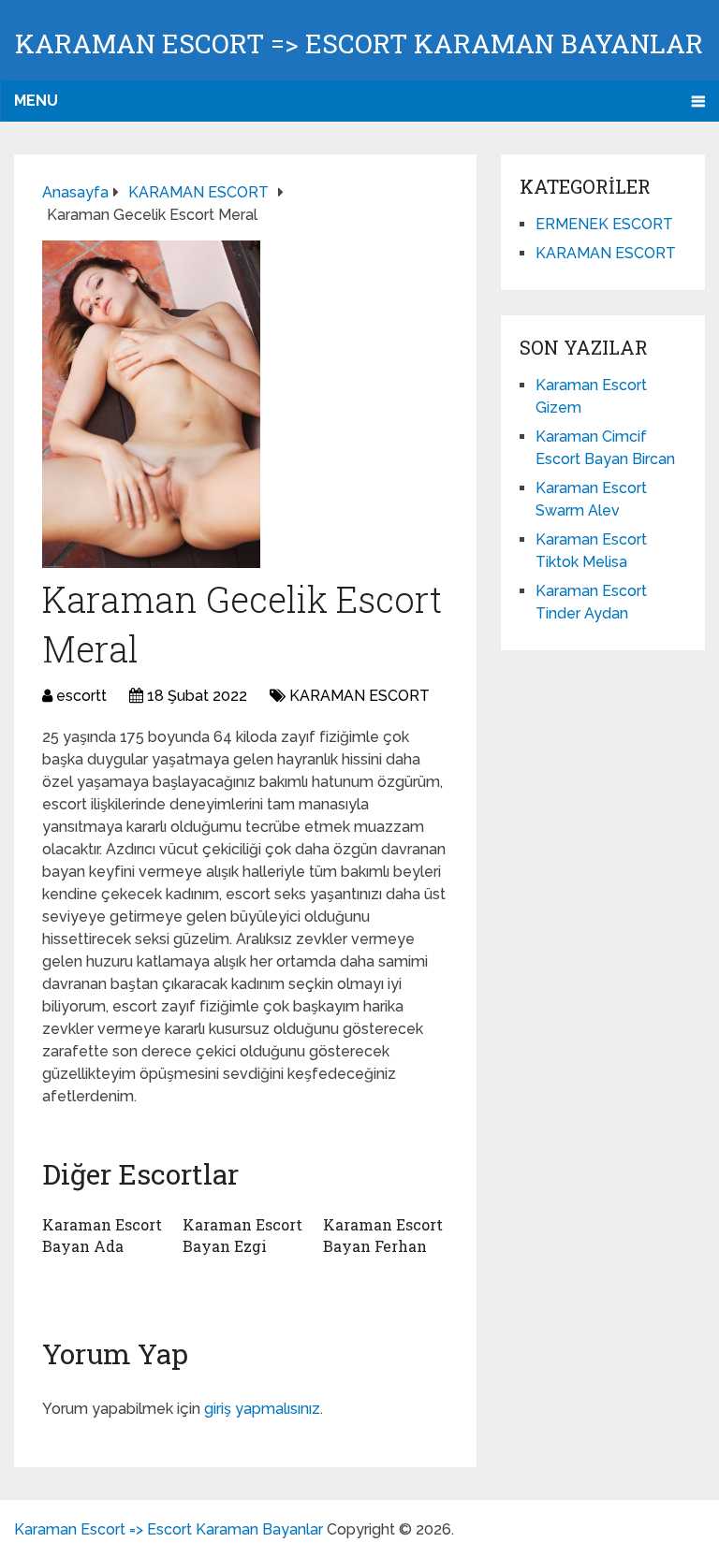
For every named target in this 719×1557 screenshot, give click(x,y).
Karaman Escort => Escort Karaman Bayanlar (359, 43)
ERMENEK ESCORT (604, 224)
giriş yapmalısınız (262, 1409)
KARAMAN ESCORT (359, 696)
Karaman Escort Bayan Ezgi (242, 1235)
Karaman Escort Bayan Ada (102, 1235)
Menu (36, 100)
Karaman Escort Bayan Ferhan (383, 1235)
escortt (81, 696)
